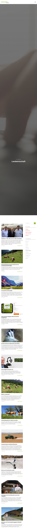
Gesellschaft (28, 230)
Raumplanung (28, 255)
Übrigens (27, 235)
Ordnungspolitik (28, 253)
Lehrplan (27, 252)
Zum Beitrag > (20, 245)
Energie (27, 244)
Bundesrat (27, 241)
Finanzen (27, 247)
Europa (27, 245)
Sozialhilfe (27, 256)
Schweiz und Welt (28, 232)
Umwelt (27, 258)
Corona (27, 242)
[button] (35, 2)
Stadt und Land (28, 233)
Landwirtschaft (28, 250)
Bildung (27, 229)
